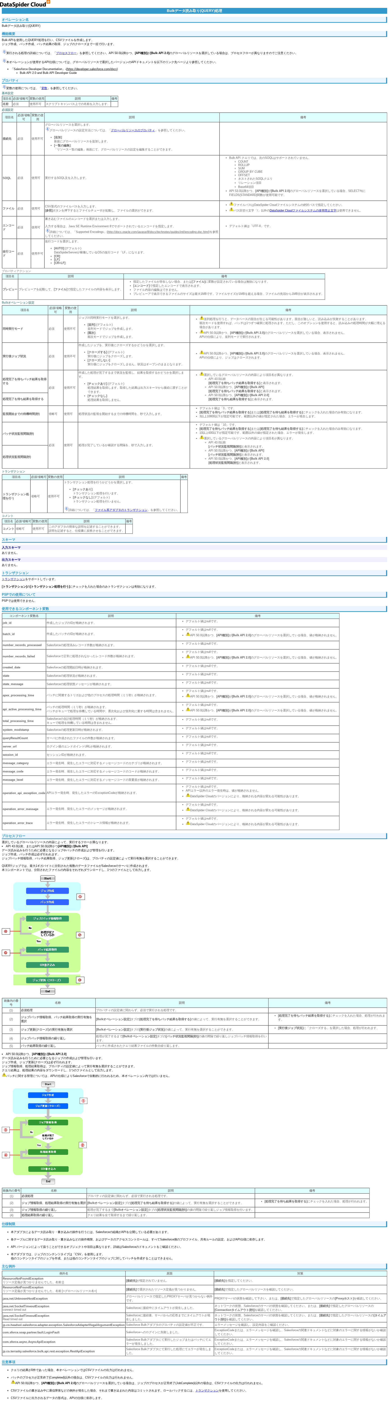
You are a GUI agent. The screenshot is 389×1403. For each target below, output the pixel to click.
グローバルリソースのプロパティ (133, 130)
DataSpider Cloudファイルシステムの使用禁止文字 (303, 210)
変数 (44, 88)
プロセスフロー (66, 53)
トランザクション (13, 579)
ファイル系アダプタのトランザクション (121, 510)
